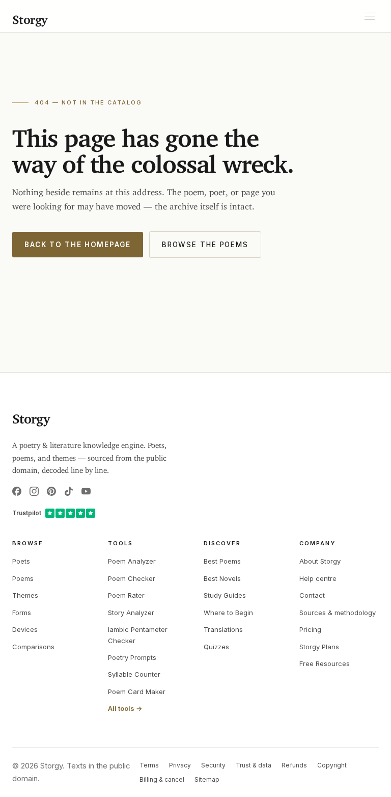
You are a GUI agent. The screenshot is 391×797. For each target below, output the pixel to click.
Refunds (294, 765)
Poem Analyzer (132, 561)
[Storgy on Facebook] (16, 491)
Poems (23, 578)
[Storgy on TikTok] (68, 491)
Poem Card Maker (136, 691)
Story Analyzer (131, 612)
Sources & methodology (337, 612)
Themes (25, 595)
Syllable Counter (134, 674)
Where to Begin (228, 612)
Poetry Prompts (132, 657)
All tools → (125, 708)
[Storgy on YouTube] (86, 491)
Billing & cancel (161, 779)
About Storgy (320, 561)
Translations (223, 629)
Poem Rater (126, 595)
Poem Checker (131, 578)
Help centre (318, 578)
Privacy (180, 765)
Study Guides (225, 595)
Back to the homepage (77, 245)
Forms (21, 612)
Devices (25, 629)
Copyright (332, 765)
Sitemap (206, 779)
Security (213, 765)
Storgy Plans (319, 647)
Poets (21, 561)
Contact (312, 595)
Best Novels (222, 578)
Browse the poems (205, 245)
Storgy (29, 16)
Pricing (310, 629)
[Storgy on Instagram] (34, 491)
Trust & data (253, 765)
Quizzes (216, 647)
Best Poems (222, 561)
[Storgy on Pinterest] (51, 491)
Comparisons (33, 647)
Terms (149, 765)
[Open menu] (369, 16)
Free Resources (324, 663)
